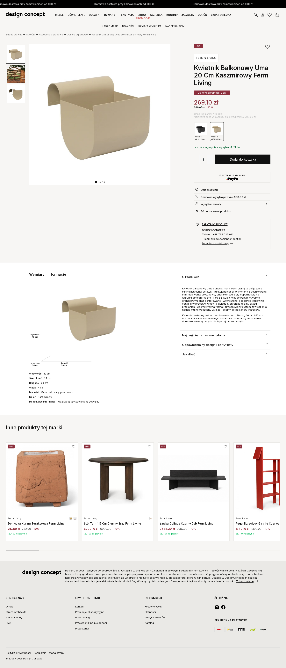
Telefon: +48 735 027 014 (217, 234)
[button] (96, 182)
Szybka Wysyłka (149, 26)
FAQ (8, 622)
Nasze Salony (174, 26)
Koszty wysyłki (153, 606)
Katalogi (149, 622)
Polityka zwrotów (155, 617)
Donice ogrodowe (77, 34)
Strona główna (14, 34)
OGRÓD (30, 34)
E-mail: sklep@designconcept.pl (221, 238)
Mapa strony (56, 652)
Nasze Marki (110, 26)
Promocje (143, 18)
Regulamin (40, 652)
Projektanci (82, 628)
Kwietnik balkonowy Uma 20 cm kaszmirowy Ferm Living (124, 34)
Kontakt (79, 606)
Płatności (150, 612)
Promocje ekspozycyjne (89, 612)
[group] (42, 491)
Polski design (83, 617)
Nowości (128, 26)
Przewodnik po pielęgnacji (91, 622)
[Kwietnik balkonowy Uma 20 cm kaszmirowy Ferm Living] (99, 114)
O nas (9, 606)
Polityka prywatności (18, 652)
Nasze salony (14, 617)
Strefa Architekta (16, 612)
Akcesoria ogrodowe (51, 34)
